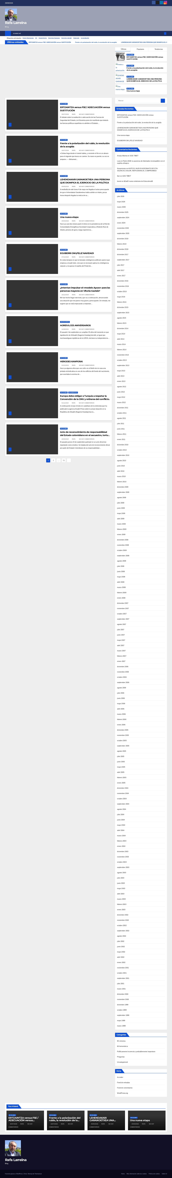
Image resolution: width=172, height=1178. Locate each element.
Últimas (123, 49)
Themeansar (38, 1174)
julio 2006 (120, 693)
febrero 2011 (121, 434)
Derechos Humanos (54, 38)
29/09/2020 (65, 439)
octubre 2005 (122, 740)
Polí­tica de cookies (154, 1174)
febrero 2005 (121, 777)
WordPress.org (122, 1093)
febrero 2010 (121, 482)
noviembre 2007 (123, 608)
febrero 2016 (121, 302)
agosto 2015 (121, 318)
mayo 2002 (121, 952)
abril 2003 (120, 894)
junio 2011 (121, 429)
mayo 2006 (121, 703)
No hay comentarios (86, 114)
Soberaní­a (76, 38)
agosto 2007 (121, 624)
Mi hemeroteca (73, 392)
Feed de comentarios (124, 1088)
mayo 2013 (121, 371)
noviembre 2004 (123, 793)
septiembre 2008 (123, 556)
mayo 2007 (121, 640)
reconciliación (85, 38)
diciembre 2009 (122, 487)
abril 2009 (120, 519)
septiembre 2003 (123, 867)
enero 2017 (121, 276)
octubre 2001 (122, 973)
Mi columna (130, 54)
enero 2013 (121, 381)
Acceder (120, 1077)
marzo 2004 (121, 836)
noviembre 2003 (123, 857)
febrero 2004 (121, 841)
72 (64, 460)
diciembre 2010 (122, 445)
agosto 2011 (121, 418)
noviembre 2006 (123, 672)
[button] (161, 33)
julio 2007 (120, 629)
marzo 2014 (121, 344)
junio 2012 (121, 392)
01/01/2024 (65, 365)
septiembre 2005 (123, 746)
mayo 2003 (121, 888)
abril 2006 (120, 709)
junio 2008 (121, 571)
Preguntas (121, 1057)
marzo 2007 (121, 651)
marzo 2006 (121, 714)
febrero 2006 (121, 719)
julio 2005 (120, 756)
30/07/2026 (65, 114)
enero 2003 (121, 909)
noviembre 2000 (123, 999)
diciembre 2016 (122, 281)
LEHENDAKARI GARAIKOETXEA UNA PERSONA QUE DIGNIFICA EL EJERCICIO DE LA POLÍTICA (144, 80)
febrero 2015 (121, 323)
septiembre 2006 (123, 682)
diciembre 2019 (122, 239)
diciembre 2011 (122, 408)
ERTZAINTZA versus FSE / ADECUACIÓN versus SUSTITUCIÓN (23, 1120)
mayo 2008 (121, 577)
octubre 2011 (121, 413)
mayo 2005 (121, 767)
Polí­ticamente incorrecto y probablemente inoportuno (136, 1051)
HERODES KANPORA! (71, 361)
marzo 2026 (121, 207)
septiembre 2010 (123, 455)
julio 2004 (120, 814)
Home (123, 1174)
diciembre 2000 (122, 994)
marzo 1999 (121, 1026)
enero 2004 (121, 846)
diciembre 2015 (122, 307)
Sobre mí (17, 33)
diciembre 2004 (122, 788)
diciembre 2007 (122, 603)
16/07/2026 (65, 150)
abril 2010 (120, 471)
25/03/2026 (65, 221)
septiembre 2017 (123, 260)
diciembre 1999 (122, 1005)
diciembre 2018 (122, 249)
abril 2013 (120, 376)
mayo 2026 (121, 202)
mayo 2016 (121, 297)
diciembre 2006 (122, 666)
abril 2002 (120, 957)
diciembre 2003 (122, 851)
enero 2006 (121, 725)
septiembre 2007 (123, 619)
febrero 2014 (121, 349)
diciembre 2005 (122, 730)
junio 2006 (121, 698)
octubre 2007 (122, 614)
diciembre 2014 (122, 328)
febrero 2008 (121, 592)
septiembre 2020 (123, 233)
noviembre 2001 (123, 968)
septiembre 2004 (123, 804)
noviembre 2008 (123, 545)
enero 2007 (121, 661)
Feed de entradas (123, 1082)
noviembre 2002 (123, 920)
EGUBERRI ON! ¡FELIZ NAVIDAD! (77, 253)
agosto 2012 (121, 386)
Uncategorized (65, 321)
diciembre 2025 (122, 212)
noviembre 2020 (123, 228)
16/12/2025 (65, 294)
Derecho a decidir (67, 38)
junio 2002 (121, 946)
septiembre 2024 (123, 217)
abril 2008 (120, 582)
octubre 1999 (122, 1010)
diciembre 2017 (122, 254)
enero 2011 (121, 439)
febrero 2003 (121, 904)
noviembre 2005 (123, 735)
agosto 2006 (121, 688)
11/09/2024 (65, 329)
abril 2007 (120, 645)
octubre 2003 (122, 862)
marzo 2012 (121, 402)
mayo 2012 (121, 397)
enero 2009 (121, 534)
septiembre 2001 (123, 978)
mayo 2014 (121, 334)
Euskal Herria (43, 38)
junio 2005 (121, 762)
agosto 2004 (121, 809)
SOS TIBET (134, 156)
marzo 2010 (121, 476)
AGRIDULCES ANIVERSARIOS (75, 325)
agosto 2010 (121, 460)
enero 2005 (121, 783)
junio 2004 (121, 820)
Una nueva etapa (133, 91)
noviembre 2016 (123, 286)
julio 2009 (120, 503)
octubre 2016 (122, 291)
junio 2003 (121, 883)
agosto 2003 (121, 872)
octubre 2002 (122, 925)
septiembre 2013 (123, 365)
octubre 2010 (122, 450)
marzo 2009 (121, 524)
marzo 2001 (121, 989)
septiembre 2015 (123, 312)
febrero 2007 (121, 656)
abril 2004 (120, 830)
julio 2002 (120, 941)
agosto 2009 (121, 497)
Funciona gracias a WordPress (14, 1174)
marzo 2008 (121, 587)
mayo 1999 (121, 1020)
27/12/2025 (65, 257)
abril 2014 (120, 339)
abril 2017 (120, 270)
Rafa (74, 114)
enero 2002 (121, 962)
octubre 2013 (122, 360)
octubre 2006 (122, 677)
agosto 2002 (121, 936)
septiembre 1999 (123, 1015)
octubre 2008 (122, 550)
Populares (140, 49)
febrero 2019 (121, 244)
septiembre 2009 (123, 492)
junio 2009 (121, 508)
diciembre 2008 (122, 540)
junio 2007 (121, 635)
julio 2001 (120, 983)
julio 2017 (120, 265)
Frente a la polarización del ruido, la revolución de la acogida (139, 122)
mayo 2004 (121, 825)
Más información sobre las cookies (137, 1174)
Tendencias (158, 49)
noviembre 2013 (123, 355)
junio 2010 (121, 466)
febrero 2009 (121, 529)
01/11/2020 (65, 403)
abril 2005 (120, 772)
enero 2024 (121, 223)
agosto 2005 (121, 751)
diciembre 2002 (122, 915)
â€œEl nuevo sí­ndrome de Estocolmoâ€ (138, 181)
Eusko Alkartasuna (28, 38)
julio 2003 (120, 878)
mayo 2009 (121, 513)
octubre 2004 (122, 799)
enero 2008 (121, 598)
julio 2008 (120, 566)
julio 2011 (120, 423)
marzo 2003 (121, 899)
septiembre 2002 (123, 931)
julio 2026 (120, 196)
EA (36, 38)
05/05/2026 (65, 186)
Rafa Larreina (15, 23)
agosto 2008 (121, 561)
